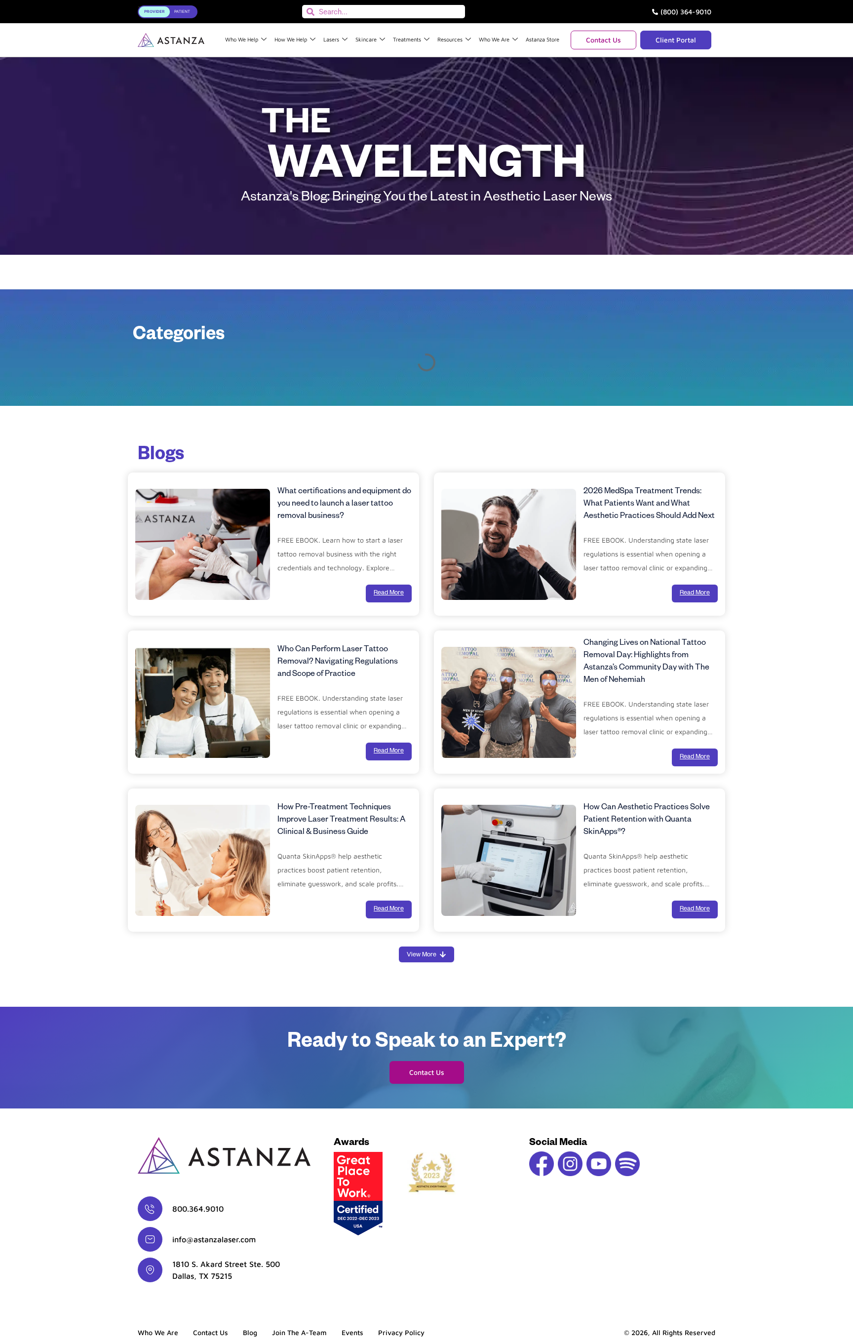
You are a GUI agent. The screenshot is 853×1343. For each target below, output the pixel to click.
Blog (250, 1332)
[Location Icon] (150, 1270)
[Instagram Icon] (570, 1163)
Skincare (366, 39)
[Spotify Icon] (627, 1163)
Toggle (152, 9)
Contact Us (210, 1332)
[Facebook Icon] (541, 1163)
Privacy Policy (401, 1332)
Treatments (407, 39)
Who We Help (241, 39)
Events (352, 1332)
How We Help (290, 39)
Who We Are (494, 39)
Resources (450, 39)
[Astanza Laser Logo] (171, 40)
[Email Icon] (150, 1239)
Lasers (331, 39)
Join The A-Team (299, 1332)
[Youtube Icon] (598, 1163)
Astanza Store (542, 39)
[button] (426, 954)
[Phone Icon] (150, 1208)
